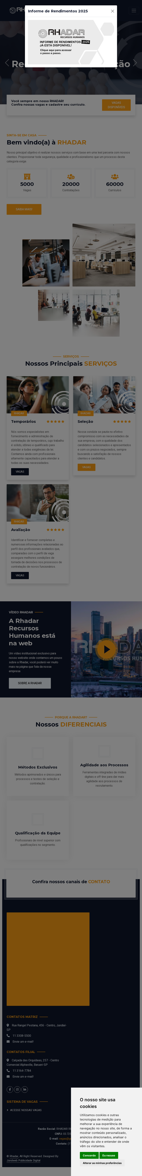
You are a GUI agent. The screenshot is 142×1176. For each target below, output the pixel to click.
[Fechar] (113, 11)
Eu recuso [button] (108, 1155)
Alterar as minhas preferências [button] (102, 1163)
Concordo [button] (89, 1155)
